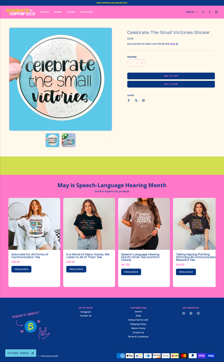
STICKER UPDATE (18, 353)
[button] (13, 79)
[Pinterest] (191, 313)
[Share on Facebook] (128, 101)
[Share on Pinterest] (143, 101)
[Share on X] (136, 101)
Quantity (132, 56)
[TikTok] (198, 313)
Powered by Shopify (49, 356)
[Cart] (216, 12)
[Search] (203, 12)
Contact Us (85, 315)
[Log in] (209, 12)
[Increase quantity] (142, 63)
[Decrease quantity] (130, 63)
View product (21, 269)
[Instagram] (183, 313)
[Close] (32, 353)
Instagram (85, 311)
